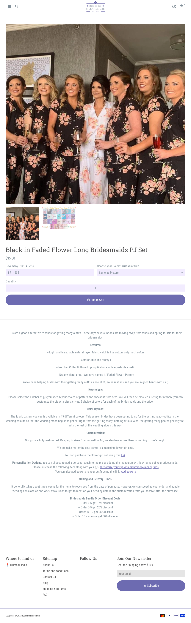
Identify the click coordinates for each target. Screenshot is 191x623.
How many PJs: (20, 266)
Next (180, 114)
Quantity (11, 281)
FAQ (45, 595)
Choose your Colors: (118, 266)
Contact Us (49, 577)
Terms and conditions (55, 571)
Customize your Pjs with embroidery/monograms (129, 467)
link (123, 455)
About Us (48, 565)
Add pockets (128, 471)
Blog (45, 583)
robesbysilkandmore (31, 615)
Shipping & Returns (54, 589)
